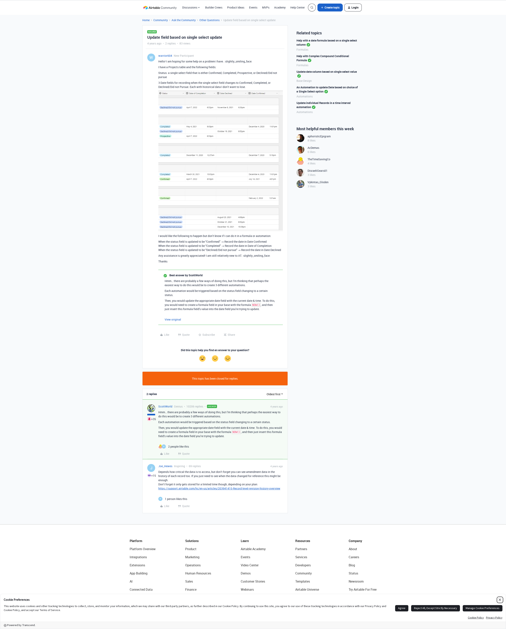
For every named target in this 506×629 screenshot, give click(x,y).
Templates (302, 581)
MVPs (265, 7)
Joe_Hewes (165, 466)
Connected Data (141, 589)
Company (355, 541)
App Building (138, 573)
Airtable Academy (253, 549)
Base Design (304, 81)
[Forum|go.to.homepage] (159, 7)
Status (353, 573)
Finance (190, 589)
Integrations (138, 557)
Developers (303, 565)
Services (301, 557)
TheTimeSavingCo (319, 159)
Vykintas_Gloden (318, 182)
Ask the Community (184, 20)
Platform (136, 541)
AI (131, 581)
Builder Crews (213, 7)
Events (253, 7)
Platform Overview (143, 549)
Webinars (247, 589)
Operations (193, 565)
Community (160, 20)
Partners (301, 549)
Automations (304, 96)
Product (190, 549)
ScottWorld (165, 406)
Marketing (192, 557)
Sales (189, 581)
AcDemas (313, 148)
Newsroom (356, 581)
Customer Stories (253, 581)
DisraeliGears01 (318, 171)
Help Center (297, 7)
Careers (354, 557)
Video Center (250, 565)
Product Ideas (235, 7)
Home (146, 20)
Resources (302, 541)
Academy (280, 7)
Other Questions (209, 20)
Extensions (137, 565)
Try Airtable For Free (363, 589)
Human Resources (198, 573)
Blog (352, 565)
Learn (245, 541)
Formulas (302, 49)
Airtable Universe (307, 589)
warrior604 (165, 56)
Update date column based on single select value (326, 72)
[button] (330, 7)
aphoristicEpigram (319, 136)
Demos (246, 573)
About (353, 549)
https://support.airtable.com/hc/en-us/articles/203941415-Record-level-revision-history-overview (219, 488)
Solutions (192, 541)
